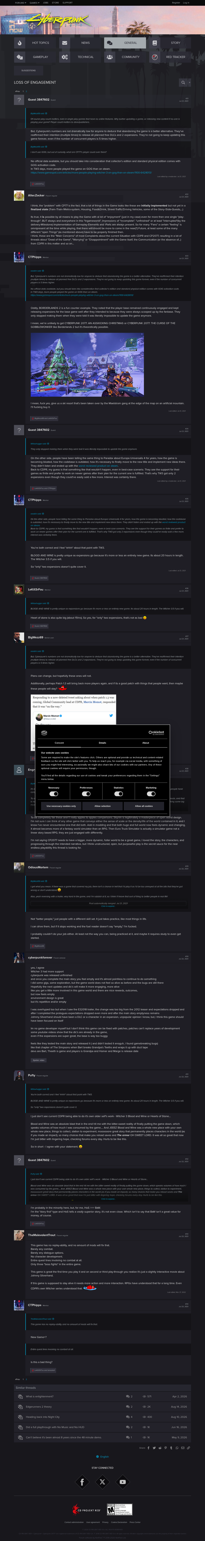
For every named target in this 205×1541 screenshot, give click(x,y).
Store (55, 2)
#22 (183, 195)
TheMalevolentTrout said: (41, 1319)
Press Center (135, 1522)
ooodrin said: (36, 271)
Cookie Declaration (119, 1522)
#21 (183, 99)
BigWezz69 (35, 637)
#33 (183, 1235)
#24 (183, 430)
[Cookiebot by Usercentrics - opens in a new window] (151, 733)
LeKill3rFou (35, 589)
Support (68, 2)
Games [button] (33, 3)
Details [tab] (102, 743)
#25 (183, 500)
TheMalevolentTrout (41, 1235)
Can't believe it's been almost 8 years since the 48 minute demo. (64, 1437)
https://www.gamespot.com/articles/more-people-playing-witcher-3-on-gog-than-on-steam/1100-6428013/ (91, 172)
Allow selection (103, 806)
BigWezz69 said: (37, 113)
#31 (183, 1075)
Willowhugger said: (38, 444)
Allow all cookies (144, 806)
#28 (183, 770)
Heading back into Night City (43, 1417)
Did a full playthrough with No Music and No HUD (55, 1427)
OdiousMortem (38, 867)
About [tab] (145, 743)
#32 (183, 1160)
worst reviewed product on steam (98, 465)
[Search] (183, 82)
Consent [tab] (59, 743)
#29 (183, 867)
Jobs (45, 2)
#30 (183, 957)
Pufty (31, 1075)
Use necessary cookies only (61, 806)
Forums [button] (19, 3)
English (104, 1456)
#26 (183, 589)
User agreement (93, 1522)
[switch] (86, 793)
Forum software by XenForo (102, 1538)
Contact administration (74, 1522)
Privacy (105, 1522)
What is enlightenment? (39, 1396)
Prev (18, 91)
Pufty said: (35, 1174)
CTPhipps (34, 257)
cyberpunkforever (40, 957)
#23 (183, 257)
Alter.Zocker (36, 195)
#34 (183, 1305)
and (46, 418)
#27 (183, 637)
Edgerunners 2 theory (39, 1406)
